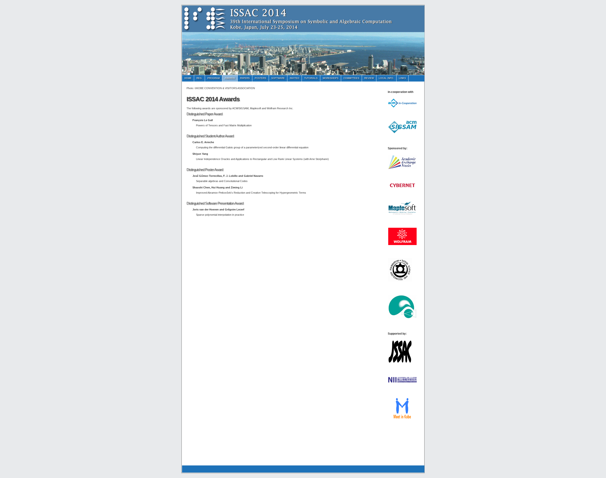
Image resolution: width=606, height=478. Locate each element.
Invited (294, 78)
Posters (260, 78)
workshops (331, 78)
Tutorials (311, 78)
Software (278, 78)
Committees (351, 78)
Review (369, 78)
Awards (230, 78)
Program (213, 78)
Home (188, 78)
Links (402, 78)
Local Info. (386, 78)
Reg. (199, 78)
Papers (245, 78)
